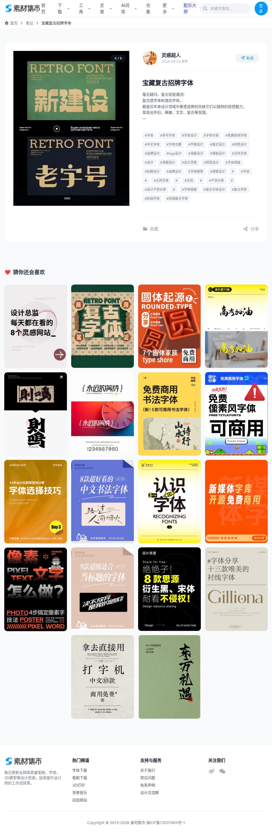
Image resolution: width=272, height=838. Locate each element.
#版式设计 (217, 144)
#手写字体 (167, 135)
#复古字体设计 (214, 189)
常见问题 (147, 777)
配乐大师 (190, 8)
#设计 (149, 162)
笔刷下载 (79, 777)
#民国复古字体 (177, 198)
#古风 (189, 180)
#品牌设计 (152, 153)
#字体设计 (189, 135)
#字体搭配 (189, 189)
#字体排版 (233, 162)
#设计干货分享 (155, 189)
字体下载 (79, 770)
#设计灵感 (189, 162)
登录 (261, 8)
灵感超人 (171, 55)
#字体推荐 (195, 171)
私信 (250, 58)
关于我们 (147, 770)
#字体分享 (211, 135)
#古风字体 (239, 153)
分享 (254, 229)
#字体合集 (174, 144)
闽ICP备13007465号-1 (165, 822)
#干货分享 (216, 180)
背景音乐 (79, 792)
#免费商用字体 (236, 135)
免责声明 (147, 785)
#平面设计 (195, 144)
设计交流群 (149, 792)
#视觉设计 (211, 162)
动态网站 (79, 800)
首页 (13, 23)
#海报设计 (195, 153)
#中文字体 (152, 144)
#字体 (149, 135)
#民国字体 (152, 198)
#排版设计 (217, 153)
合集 (148, 8)
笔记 (29, 23)
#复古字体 (239, 189)
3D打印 (78, 785)
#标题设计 (152, 171)
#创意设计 (239, 144)
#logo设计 (174, 153)
